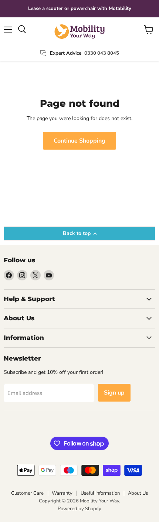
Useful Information (100, 493)
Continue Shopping (79, 141)
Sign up (114, 393)
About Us (138, 493)
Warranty (62, 493)
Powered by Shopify (79, 508)
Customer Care (27, 493)
